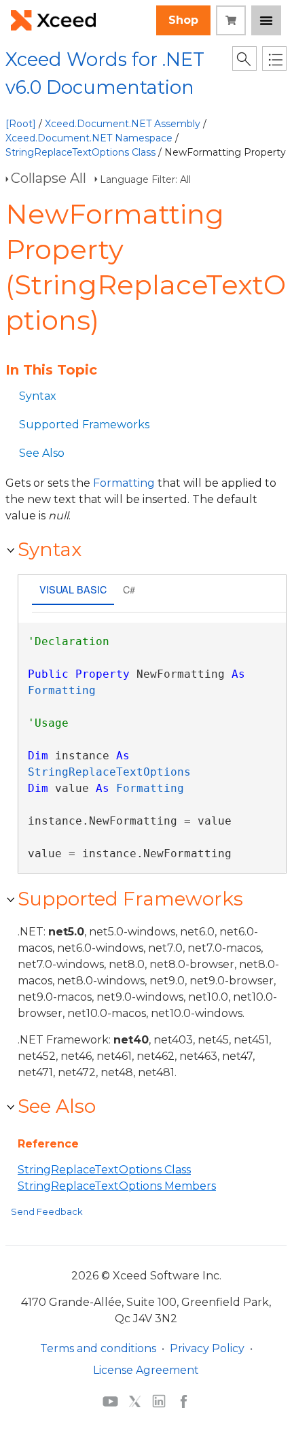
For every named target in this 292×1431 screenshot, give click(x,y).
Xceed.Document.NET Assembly (122, 124)
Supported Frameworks (84, 424)
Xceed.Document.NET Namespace (88, 138)
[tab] (73, 591)
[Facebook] (183, 1400)
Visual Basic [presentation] (73, 589)
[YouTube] (110, 1400)
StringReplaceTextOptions (109, 771)
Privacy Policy (207, 1348)
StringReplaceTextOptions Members (117, 1185)
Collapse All (48, 178)
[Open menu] (266, 20)
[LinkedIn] (158, 1400)
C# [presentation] (129, 589)
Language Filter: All (145, 179)
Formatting (124, 483)
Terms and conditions (98, 1348)
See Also (42, 453)
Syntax (37, 396)
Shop (183, 20)
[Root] (20, 124)
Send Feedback (47, 1211)
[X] (135, 1400)
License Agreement (146, 1370)
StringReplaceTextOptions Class (80, 152)
